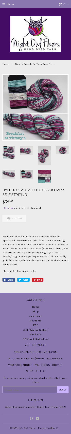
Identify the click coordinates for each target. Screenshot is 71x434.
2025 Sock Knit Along (36, 339)
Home (5, 63)
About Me (35, 320)
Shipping (8, 207)
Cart (66, 4)
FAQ (35, 325)
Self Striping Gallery (35, 329)
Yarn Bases (35, 315)
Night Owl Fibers (26, 428)
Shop (35, 311)
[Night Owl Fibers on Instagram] (32, 418)
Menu (10, 4)
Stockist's (35, 334)
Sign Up (62, 389)
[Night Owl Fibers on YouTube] (37, 418)
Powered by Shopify (48, 428)
